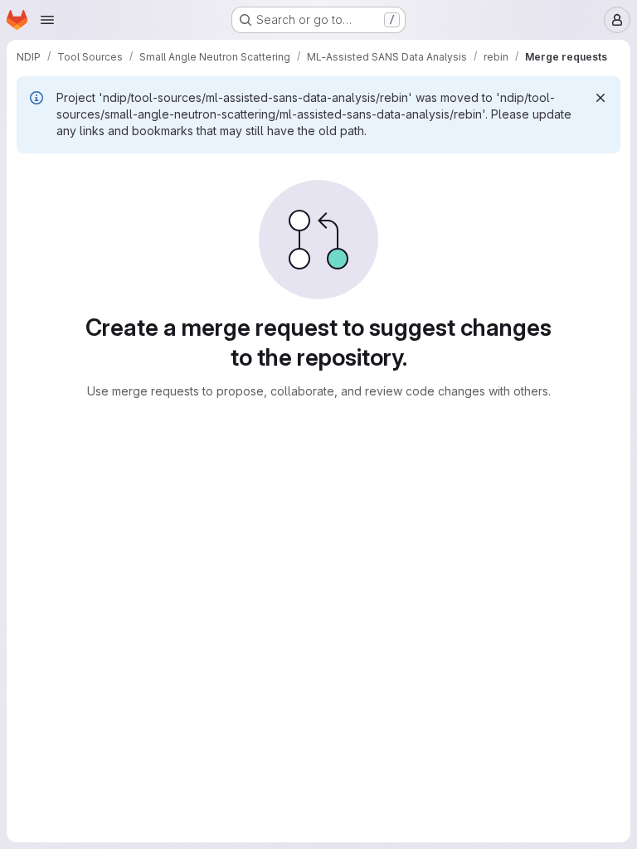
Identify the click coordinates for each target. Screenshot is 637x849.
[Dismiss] (600, 98)
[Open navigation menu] (47, 20)
